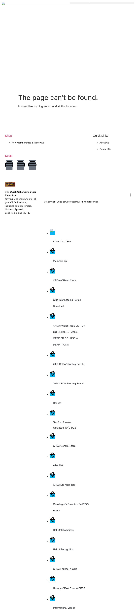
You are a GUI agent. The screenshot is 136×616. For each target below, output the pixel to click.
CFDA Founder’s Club (65, 568)
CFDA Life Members (64, 484)
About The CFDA (62, 241)
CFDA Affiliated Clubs (64, 280)
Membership (60, 261)
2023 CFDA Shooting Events (68, 364)
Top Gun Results (62, 422)
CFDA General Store (64, 445)
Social (9, 155)
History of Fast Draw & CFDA (69, 588)
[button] (102, 3)
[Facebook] (9, 165)
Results (57, 403)
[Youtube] (32, 165)
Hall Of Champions (63, 530)
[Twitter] (21, 165)
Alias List (58, 465)
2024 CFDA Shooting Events (68, 383)
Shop (8, 135)
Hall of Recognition (63, 549)
